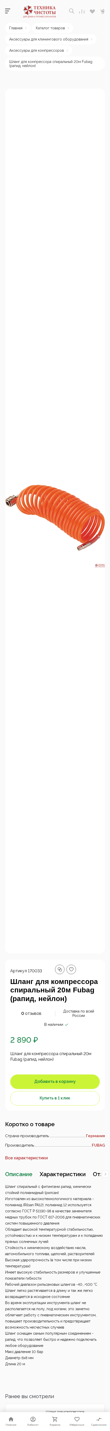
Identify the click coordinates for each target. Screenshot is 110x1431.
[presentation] (105, 1174)
